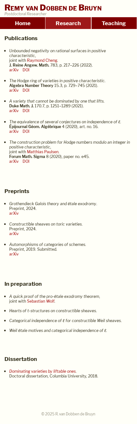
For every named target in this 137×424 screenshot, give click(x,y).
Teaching (114, 23)
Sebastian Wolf (40, 301)
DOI (26, 70)
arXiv (14, 70)
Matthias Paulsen (42, 151)
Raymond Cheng (42, 60)
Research (68, 23)
